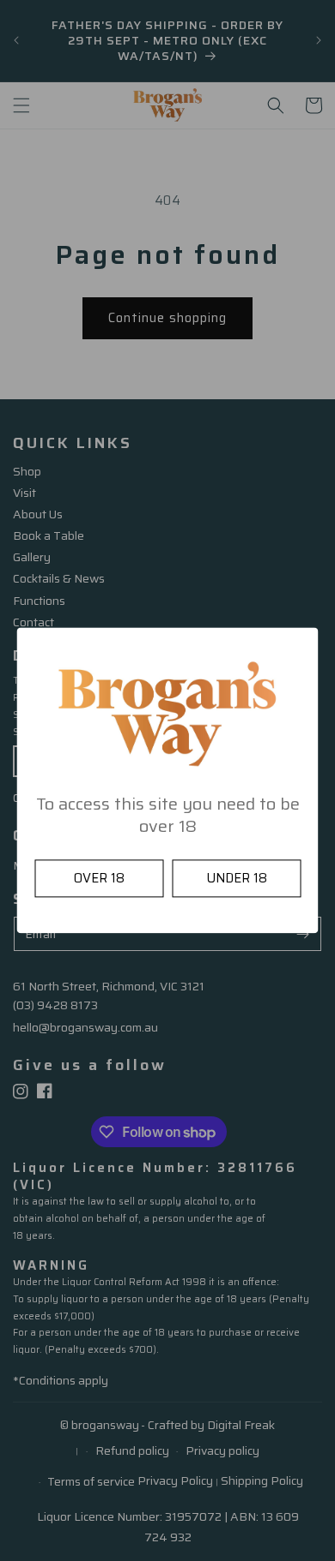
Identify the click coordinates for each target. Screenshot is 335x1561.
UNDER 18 (236, 879)
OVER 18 (99, 879)
